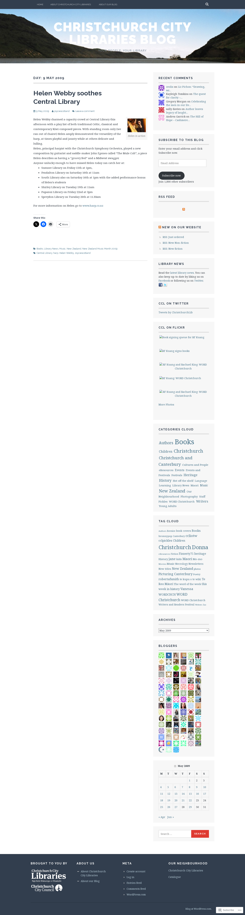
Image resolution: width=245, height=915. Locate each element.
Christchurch (188, 451)
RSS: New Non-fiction (176, 242)
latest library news (182, 272)
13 (176, 793)
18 (161, 800)
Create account (136, 871)
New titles (165, 568)
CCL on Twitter (174, 303)
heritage (200, 554)
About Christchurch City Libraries (70, 4)
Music (62, 248)
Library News (51, 248)
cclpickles (165, 541)
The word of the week (187, 584)
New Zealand (74, 248)
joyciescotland (62, 111)
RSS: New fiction (173, 248)
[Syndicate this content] (160, 227)
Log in (130, 877)
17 (204, 793)
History (165, 480)
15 (190, 793)
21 (183, 800)
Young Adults (167, 506)
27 (176, 807)
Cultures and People (195, 464)
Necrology (181, 563)
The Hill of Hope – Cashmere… (184, 118)
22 (190, 800)
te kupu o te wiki (190, 579)
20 (176, 800)
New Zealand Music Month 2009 (99, 248)
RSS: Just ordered (173, 237)
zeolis (169, 86)
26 (168, 807)
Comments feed (136, 888)
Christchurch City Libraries (185, 870)
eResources (166, 470)
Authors (166, 442)
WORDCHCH (167, 594)
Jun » (170, 817)
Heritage (190, 475)
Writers (202, 501)
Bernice (171, 530)
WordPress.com (136, 894)
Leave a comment (85, 111)
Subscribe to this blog (181, 140)
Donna (200, 547)
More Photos (166, 404)
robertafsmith (169, 579)
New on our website (181, 227)
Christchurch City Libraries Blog (122, 33)
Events (179, 470)
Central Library (44, 253)
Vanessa (186, 589)
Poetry (196, 574)
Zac (204, 604)
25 (161, 807)
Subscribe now (171, 175)
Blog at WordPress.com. (198, 908)
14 (183, 793)
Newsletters (196, 563)
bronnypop (165, 536)
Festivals (176, 475)
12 (168, 793)
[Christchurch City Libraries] (49, 882)
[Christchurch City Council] (47, 891)
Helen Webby (66, 253)
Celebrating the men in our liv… (186, 103)
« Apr (162, 817)
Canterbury (179, 536)
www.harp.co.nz (93, 205)
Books (40, 248)
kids (179, 559)
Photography (189, 496)
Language (201, 480)
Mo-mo (197, 559)
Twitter (198, 280)
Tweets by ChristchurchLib (176, 312)
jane (172, 558)
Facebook (164, 280)
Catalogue (174, 877)
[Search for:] (175, 834)
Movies (162, 564)
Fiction (174, 553)
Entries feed (134, 883)
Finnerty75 (186, 554)
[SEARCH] (207, 4)
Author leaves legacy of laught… (184, 110)
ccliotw (191, 535)
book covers (183, 530)
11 (161, 793)
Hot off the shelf (183, 480)
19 (168, 800)
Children (165, 451)
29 (190, 807)
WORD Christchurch (182, 501)
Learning (165, 485)
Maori (195, 485)
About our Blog (108, 4)
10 (204, 787)
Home (40, 4)
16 (197, 793)
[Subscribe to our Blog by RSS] (183, 209)
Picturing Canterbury (175, 574)
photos (197, 568)
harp (55, 253)
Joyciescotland (83, 253)
